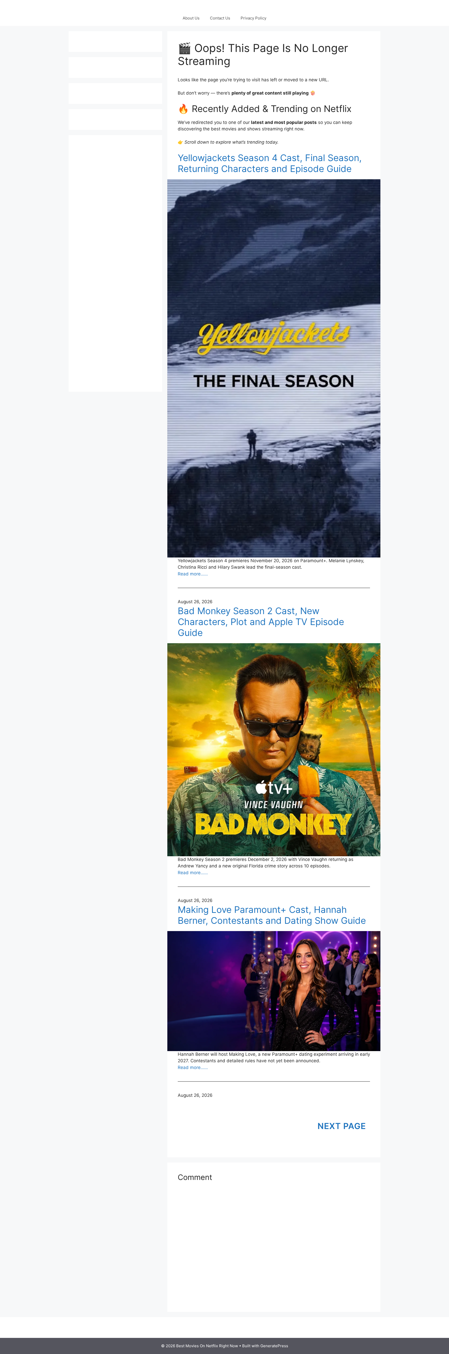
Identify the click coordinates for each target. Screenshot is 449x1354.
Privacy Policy (253, 18)
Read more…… (193, 573)
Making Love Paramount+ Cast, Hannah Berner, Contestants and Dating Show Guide (272, 915)
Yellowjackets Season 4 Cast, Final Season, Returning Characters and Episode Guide (270, 163)
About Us (191, 18)
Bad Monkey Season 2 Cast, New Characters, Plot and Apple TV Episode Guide (261, 621)
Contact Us (220, 18)
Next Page (342, 1126)
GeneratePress (274, 1345)
